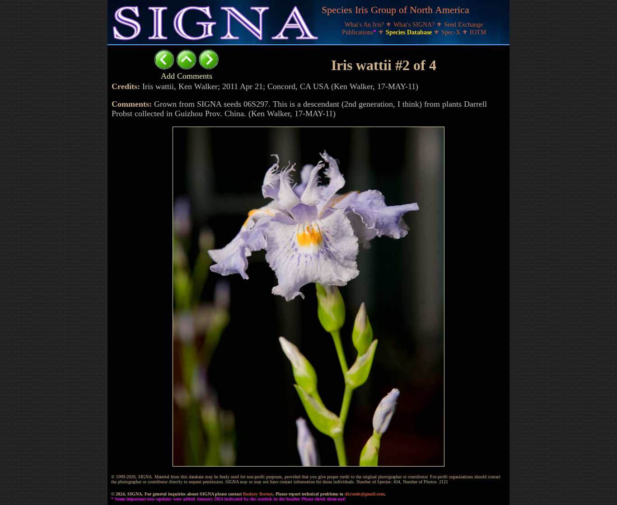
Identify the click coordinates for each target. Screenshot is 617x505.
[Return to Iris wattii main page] (186, 67)
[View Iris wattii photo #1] (164, 67)
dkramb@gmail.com (364, 493)
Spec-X (451, 32)
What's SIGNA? (414, 24)
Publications (359, 32)
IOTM (478, 32)
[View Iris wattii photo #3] (208, 67)
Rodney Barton (258, 493)
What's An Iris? (365, 24)
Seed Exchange (463, 24)
